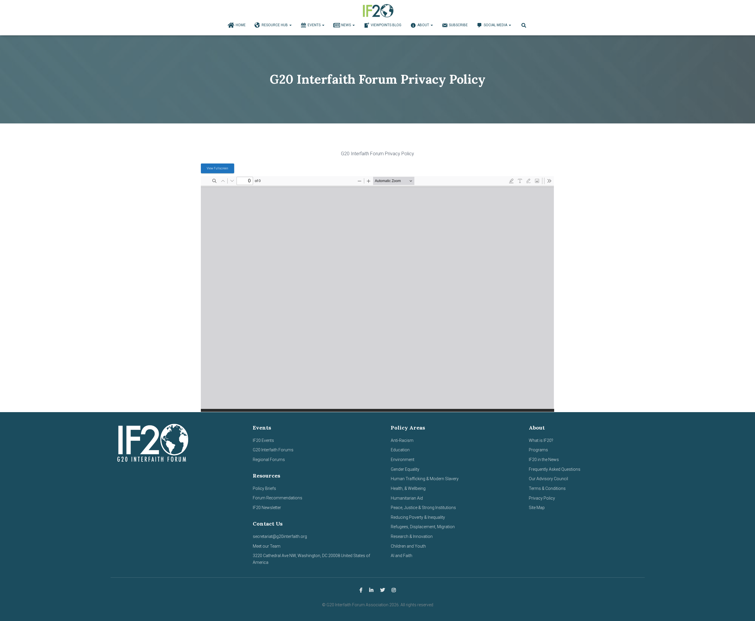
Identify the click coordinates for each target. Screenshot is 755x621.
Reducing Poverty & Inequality (418, 517)
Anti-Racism (402, 440)
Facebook (361, 590)
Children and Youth (408, 546)
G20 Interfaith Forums (273, 449)
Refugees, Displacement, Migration (423, 526)
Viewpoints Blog (386, 25)
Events (314, 25)
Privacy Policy (542, 498)
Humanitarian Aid (407, 498)
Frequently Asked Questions (554, 469)
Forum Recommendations (277, 498)
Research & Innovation (412, 536)
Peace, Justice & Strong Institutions (423, 507)
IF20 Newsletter (267, 507)
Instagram (394, 590)
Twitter (382, 590)
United (346, 555)
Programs (538, 449)
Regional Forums (269, 459)
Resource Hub (275, 25)
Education (400, 449)
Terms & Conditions (547, 488)
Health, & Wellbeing (408, 488)
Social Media (496, 25)
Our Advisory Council (548, 478)
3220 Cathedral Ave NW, (275, 555)
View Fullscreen (217, 168)
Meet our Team (266, 546)
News (346, 25)
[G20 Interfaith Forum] (377, 10)
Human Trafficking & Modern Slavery (425, 478)
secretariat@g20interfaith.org (280, 536)
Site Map (537, 507)
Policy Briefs (264, 488)
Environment (402, 459)
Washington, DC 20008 (319, 555)
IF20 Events (263, 440)
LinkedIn (371, 590)
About (423, 25)
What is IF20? (541, 440)
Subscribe (458, 25)
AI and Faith (401, 555)
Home (241, 25)
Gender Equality (405, 469)
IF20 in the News (544, 459)
